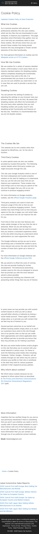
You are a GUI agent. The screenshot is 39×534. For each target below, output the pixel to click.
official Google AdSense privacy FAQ (17, 258)
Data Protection (18, 528)
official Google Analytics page (25, 198)
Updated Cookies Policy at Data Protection (17, 19)
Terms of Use (15, 526)
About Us (28, 528)
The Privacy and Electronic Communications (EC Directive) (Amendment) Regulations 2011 (18, 381)
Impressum (6, 526)
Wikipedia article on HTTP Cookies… (15, 57)
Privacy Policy (26, 526)
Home (4, 471)
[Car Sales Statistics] (9, 3)
